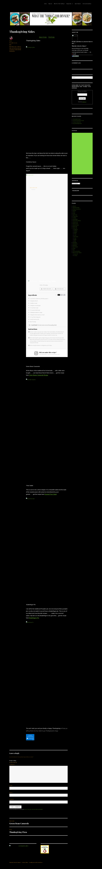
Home (45, 3)
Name (11, 785)
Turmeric (75, 255)
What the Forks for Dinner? (15, 862)
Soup (74, 249)
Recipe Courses (75, 222)
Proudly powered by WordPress (35, 862)
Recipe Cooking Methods (77, 220)
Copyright (74, 210)
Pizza (75, 238)
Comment (12, 764)
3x (64, 295)
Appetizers (76, 229)
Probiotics (74, 217)
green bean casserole (16, 48)
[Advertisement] (82, 153)
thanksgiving (12, 51)
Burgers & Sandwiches (77, 209)
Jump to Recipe (43, 37)
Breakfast (75, 230)
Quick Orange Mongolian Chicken (78, 120)
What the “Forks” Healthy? (59, 3)
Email (11, 792)
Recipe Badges (75, 219)
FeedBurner (84, 101)
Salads (75, 239)
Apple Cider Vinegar (76, 207)
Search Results (78, 3)
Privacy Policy (75, 216)
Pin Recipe (60, 289)
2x (61, 295)
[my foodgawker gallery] (22, 846)
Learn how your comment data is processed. (34, 809)
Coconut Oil (76, 254)
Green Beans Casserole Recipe (38, 375)
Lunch (75, 235)
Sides (10, 44)
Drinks (74, 213)
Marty (10, 40)
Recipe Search (75, 243)
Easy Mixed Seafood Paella (77, 123)
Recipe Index (68, 3)
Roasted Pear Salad (51, 494)
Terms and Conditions (87, 3)
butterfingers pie (12, 46)
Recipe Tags (75, 245)
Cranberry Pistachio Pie (77, 122)
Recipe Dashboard (76, 225)
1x (58, 295)
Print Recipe (51, 37)
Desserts (75, 232)
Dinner (74, 212)
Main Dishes (76, 236)
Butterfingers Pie (34, 618)
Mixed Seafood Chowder (77, 119)
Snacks (74, 248)
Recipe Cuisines (75, 223)
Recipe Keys (75, 242)
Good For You (75, 214)
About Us (50, 3)
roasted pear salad (13, 49)
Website (11, 799)
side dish (19, 49)
